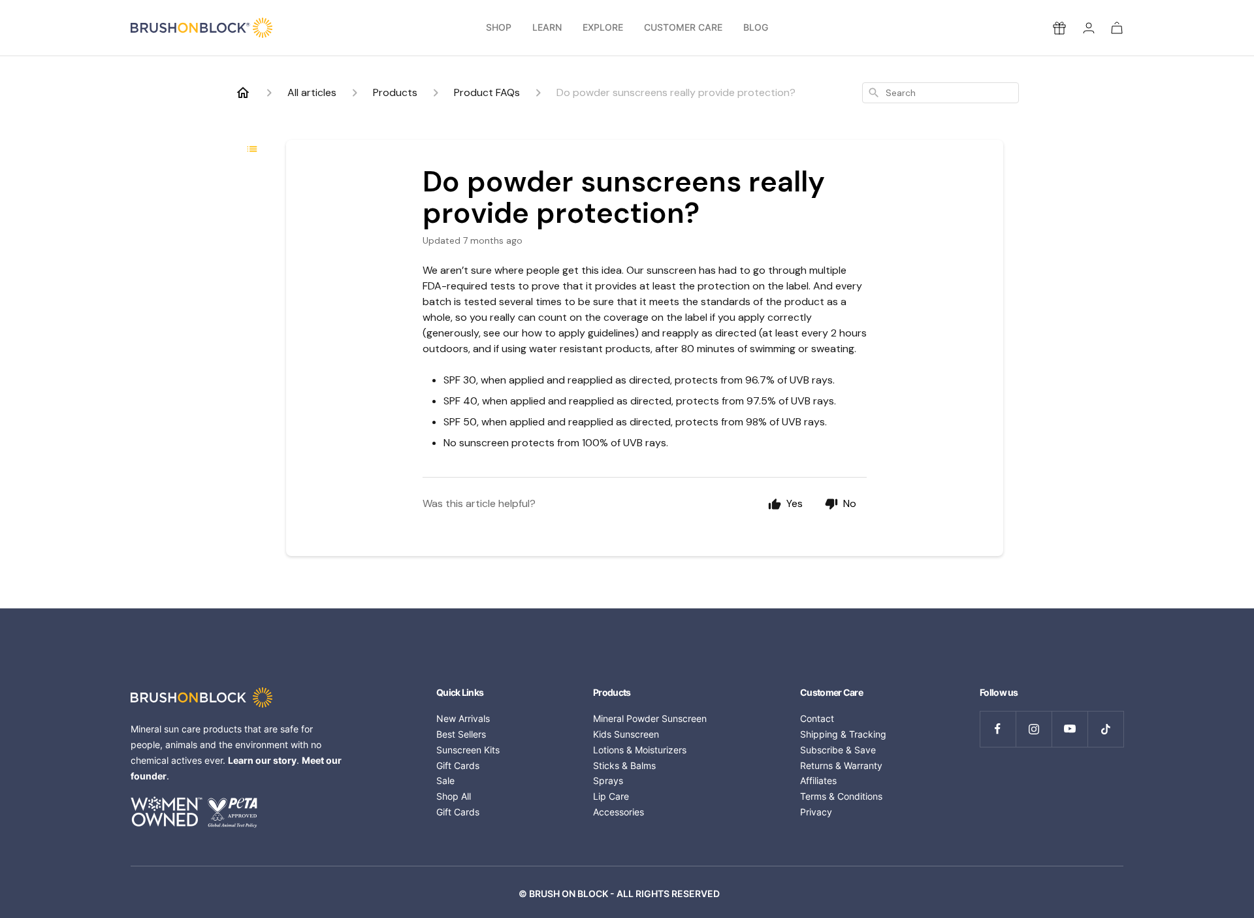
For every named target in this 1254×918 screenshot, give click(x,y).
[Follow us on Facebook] (998, 729)
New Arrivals (463, 718)
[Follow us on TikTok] (1105, 729)
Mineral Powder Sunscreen (650, 718)
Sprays (608, 780)
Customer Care (683, 27)
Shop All (453, 796)
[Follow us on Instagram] (1034, 729)
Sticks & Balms (624, 765)
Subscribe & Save (838, 749)
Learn (547, 27)
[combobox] (940, 92)
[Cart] (1116, 28)
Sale (445, 780)
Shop (498, 27)
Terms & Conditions (841, 796)
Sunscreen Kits (468, 749)
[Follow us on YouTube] (1069, 729)
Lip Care (611, 796)
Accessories (618, 811)
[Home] (243, 93)
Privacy (816, 811)
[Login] (1089, 27)
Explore (603, 27)
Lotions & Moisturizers (639, 749)
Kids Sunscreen (626, 734)
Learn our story (262, 760)
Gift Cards (457, 765)
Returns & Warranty (841, 765)
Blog (755, 27)
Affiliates (818, 780)
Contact (817, 718)
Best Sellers (461, 734)
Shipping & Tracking (843, 734)
